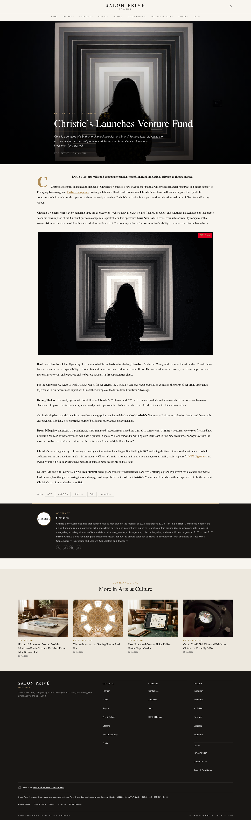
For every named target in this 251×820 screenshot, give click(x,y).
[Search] (231, 7)
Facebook (198, 700)
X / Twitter (198, 708)
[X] (65, 547)
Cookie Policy (200, 762)
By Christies (61, 153)
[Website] (78, 547)
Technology (89, 113)
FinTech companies (78, 192)
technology (106, 494)
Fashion (68, 17)
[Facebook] (71, 547)
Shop (197, 17)
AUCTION (63, 494)
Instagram (198, 691)
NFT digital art (198, 456)
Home (54, 17)
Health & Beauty (162, 17)
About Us (152, 700)
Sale (92, 494)
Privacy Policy (200, 753)
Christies (78, 494)
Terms (51, 804)
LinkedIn (198, 726)
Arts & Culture (137, 17)
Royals (118, 17)
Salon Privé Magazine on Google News (49, 787)
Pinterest (198, 717)
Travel (183, 17)
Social (103, 17)
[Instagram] (58, 547)
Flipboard (198, 734)
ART (49, 494)
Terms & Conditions (203, 770)
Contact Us (153, 691)
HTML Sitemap (155, 717)
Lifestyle (86, 17)
